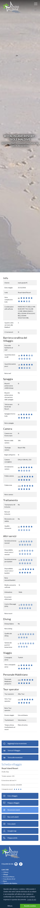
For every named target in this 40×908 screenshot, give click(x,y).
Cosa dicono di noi (9, 879)
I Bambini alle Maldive (10, 883)
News (5, 881)
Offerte (5, 872)
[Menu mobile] (35, 4)
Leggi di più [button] (31, 899)
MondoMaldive (12, 7)
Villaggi (5, 874)
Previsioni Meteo (8, 877)
